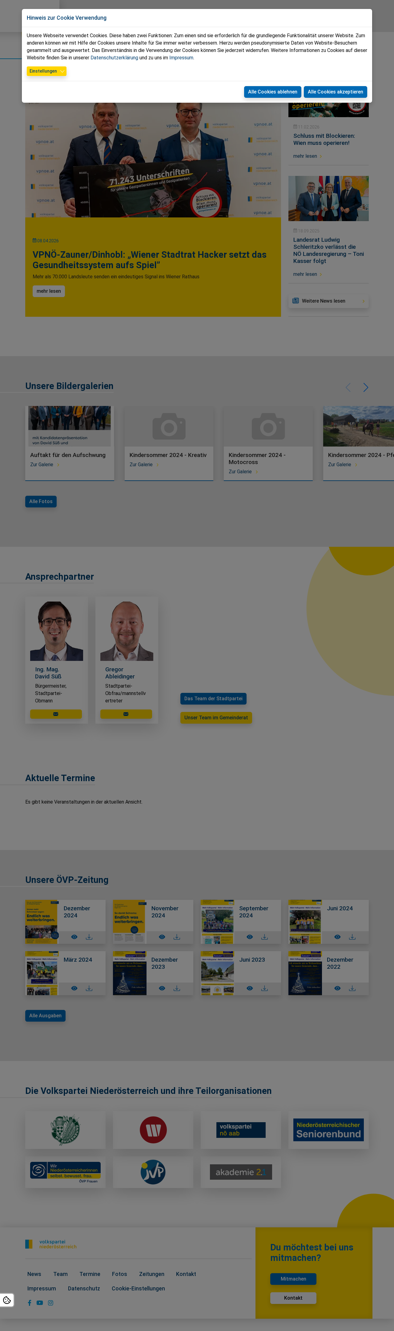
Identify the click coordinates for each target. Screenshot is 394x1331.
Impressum (181, 58)
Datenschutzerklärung (114, 58)
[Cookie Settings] (7, 1300)
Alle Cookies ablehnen (272, 92)
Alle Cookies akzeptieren (335, 92)
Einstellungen (43, 71)
